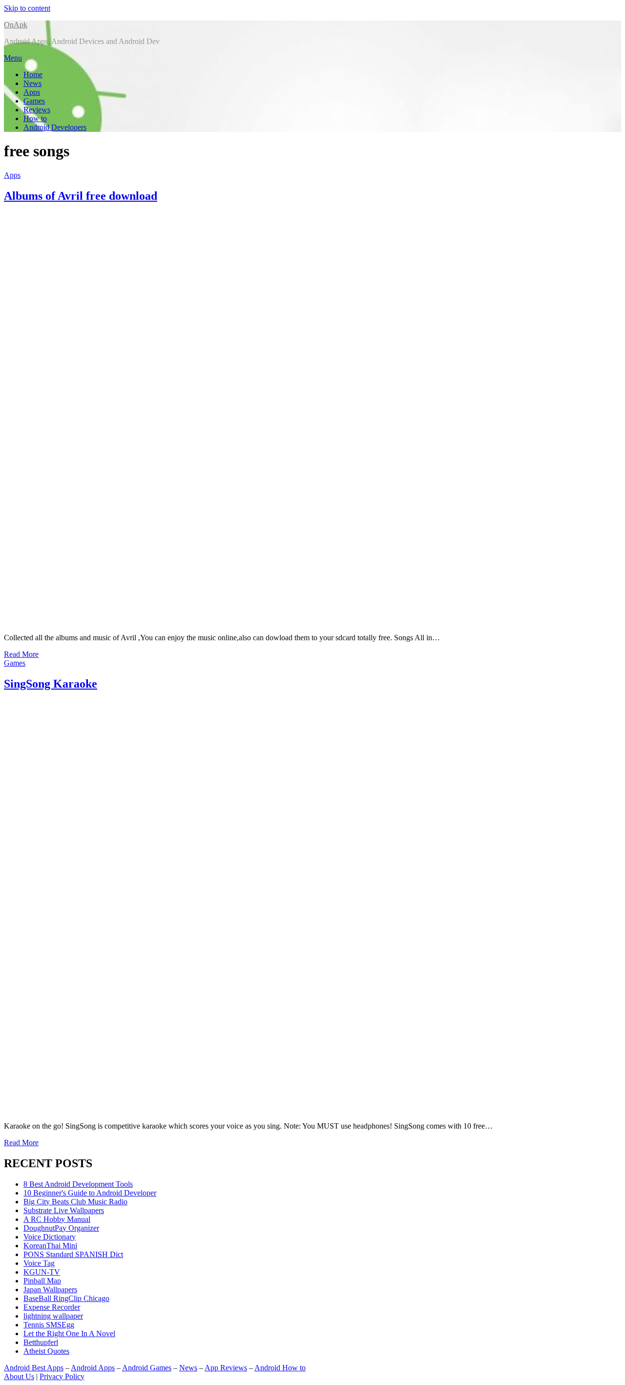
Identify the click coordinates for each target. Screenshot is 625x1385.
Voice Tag (39, 1263)
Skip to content (27, 8)
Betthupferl (40, 1342)
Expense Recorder (51, 1307)
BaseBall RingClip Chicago (66, 1298)
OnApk (15, 25)
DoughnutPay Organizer (61, 1228)
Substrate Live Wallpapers (63, 1210)
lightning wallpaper (53, 1316)
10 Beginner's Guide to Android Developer (89, 1193)
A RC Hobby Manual (56, 1219)
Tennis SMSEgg (48, 1325)
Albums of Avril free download (80, 195)
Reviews (36, 109)
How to (35, 118)
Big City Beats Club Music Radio (75, 1201)
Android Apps (93, 1368)
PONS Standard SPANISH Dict (73, 1254)
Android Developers (54, 127)
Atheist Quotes (46, 1351)
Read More (21, 654)
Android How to (280, 1368)
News (32, 83)
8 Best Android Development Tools (78, 1184)
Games (34, 101)
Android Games (146, 1368)
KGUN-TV (41, 1272)
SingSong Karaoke (50, 683)
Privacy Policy (62, 1376)
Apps (31, 92)
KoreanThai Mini (50, 1245)
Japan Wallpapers (50, 1289)
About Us (19, 1376)
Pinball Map (42, 1281)
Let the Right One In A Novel (69, 1333)
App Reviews (226, 1368)
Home (32, 74)
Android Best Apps (33, 1368)
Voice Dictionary (49, 1237)
